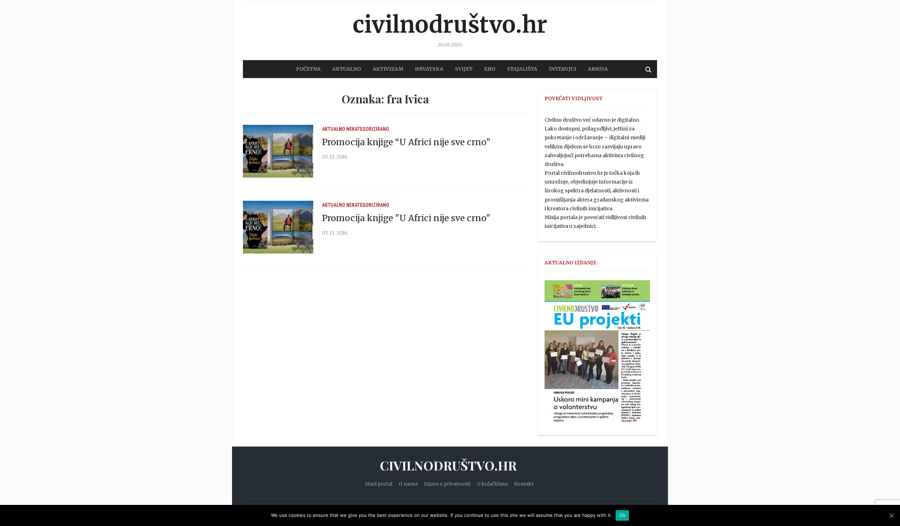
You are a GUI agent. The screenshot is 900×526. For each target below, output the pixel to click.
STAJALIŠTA (522, 69)
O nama (408, 484)
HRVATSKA (429, 69)
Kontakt (524, 484)
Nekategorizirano (367, 129)
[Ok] (891, 515)
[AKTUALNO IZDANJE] (597, 354)
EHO (489, 69)
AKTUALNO (346, 69)
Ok (622, 515)
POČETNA (308, 69)
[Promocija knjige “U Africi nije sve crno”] (278, 151)
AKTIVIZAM (388, 69)
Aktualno (333, 129)
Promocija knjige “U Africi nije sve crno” (406, 142)
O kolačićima (492, 484)
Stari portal (378, 484)
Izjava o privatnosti (447, 484)
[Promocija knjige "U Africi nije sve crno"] (278, 227)
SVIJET (463, 69)
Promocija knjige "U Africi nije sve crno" (406, 218)
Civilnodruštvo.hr (450, 25)
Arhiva (598, 69)
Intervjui (562, 69)
